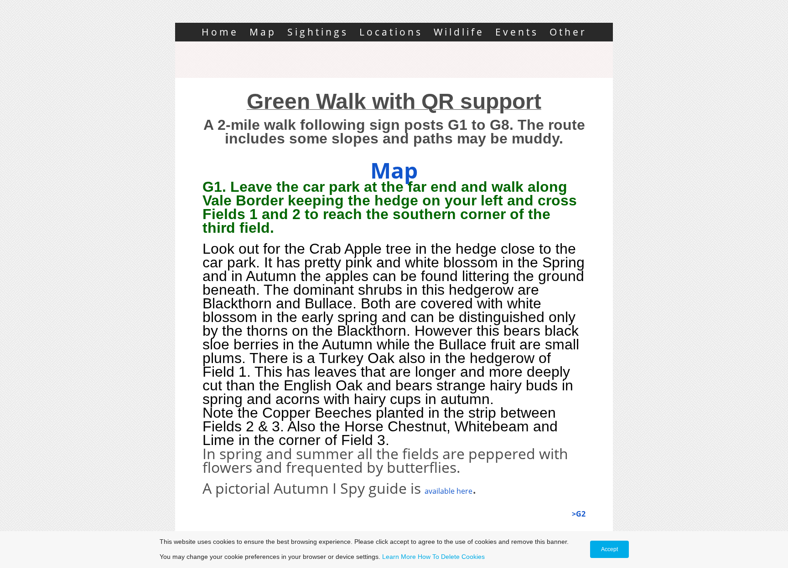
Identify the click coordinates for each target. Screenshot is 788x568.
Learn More (399, 556)
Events (517, 32)
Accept (609, 549)
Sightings (317, 32)
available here (448, 491)
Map (262, 32)
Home (220, 32)
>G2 (579, 514)
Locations (391, 32)
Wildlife (459, 32)
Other (568, 32)
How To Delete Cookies (451, 556)
